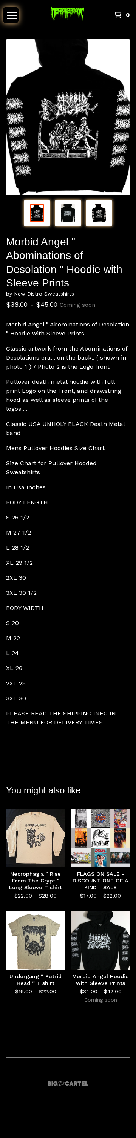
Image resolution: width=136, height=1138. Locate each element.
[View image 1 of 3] (37, 213)
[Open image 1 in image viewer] (68, 117)
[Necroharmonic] (68, 15)
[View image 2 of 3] (68, 213)
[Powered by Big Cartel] (68, 1083)
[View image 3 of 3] (99, 213)
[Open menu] (11, 15)
